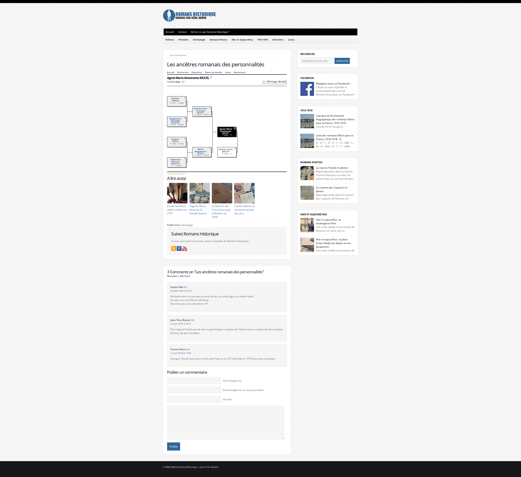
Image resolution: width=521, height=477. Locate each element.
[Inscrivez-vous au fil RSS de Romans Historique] (173, 248)
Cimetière (277, 39)
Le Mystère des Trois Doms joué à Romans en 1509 (221, 211)
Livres (291, 39)
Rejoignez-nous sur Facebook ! (333, 83)
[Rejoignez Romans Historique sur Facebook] (179, 248)
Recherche (182, 72)
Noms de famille (213, 72)
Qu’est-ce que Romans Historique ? (210, 32)
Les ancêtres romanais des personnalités (215, 64)
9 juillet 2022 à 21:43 (181, 290)
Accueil (170, 32)
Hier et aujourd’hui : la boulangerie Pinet (328, 221)
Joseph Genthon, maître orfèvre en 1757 (177, 209)
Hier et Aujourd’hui (242, 39)
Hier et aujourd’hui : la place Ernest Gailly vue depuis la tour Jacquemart (333, 243)
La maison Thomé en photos (332, 168)
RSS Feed (185, 276)
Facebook (307, 78)
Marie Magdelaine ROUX (201, 151)
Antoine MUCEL (175, 99)
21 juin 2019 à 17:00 (180, 353)
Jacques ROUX (175, 140)
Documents (239, 72)
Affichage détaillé (276, 81)
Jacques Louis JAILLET (226, 150)
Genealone (181, 174)
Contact (182, 32)
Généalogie (199, 39)
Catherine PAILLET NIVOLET (175, 161)
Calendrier (197, 72)
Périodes (183, 39)
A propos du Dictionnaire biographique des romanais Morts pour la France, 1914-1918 (335, 119)
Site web (227, 399)
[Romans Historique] (189, 20)
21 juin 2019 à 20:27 (180, 323)
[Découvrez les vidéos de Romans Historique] (184, 248)
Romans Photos (218, 39)
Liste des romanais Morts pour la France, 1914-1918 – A (334, 137)
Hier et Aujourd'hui (313, 214)
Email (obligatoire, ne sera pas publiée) (243, 390)
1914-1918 (262, 39)
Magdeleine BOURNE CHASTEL (175, 120)
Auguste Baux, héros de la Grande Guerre (198, 209)
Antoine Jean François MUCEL (200, 110)
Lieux (228, 72)
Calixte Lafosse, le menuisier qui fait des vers (244, 209)
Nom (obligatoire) (232, 380)
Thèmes (169, 39)
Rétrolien (172, 276)
